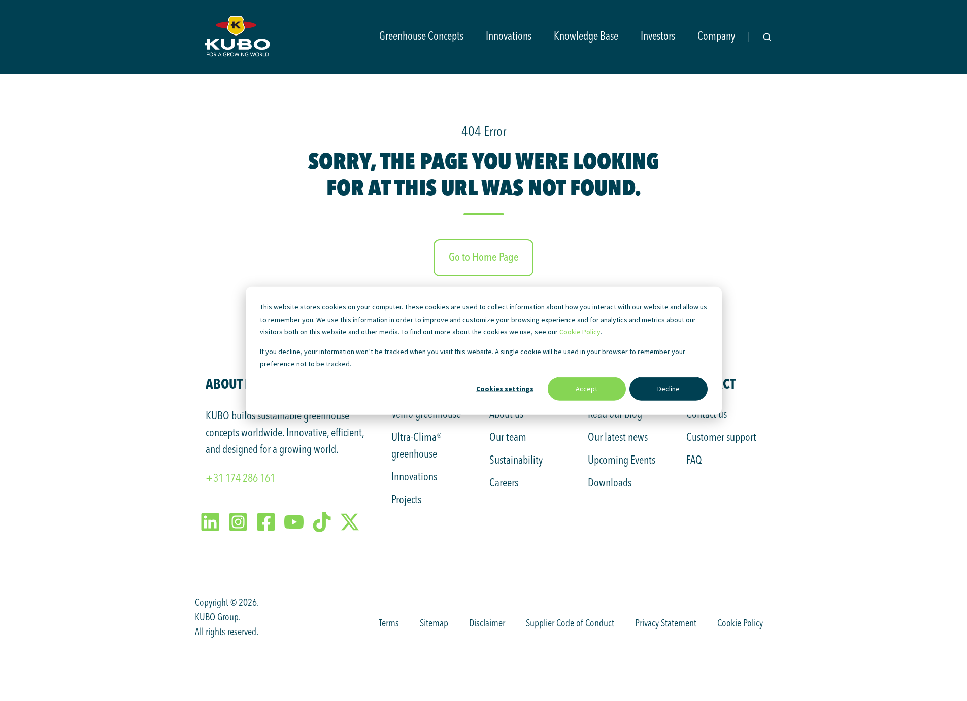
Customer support (721, 437)
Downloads (609, 483)
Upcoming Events (621, 460)
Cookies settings (504, 388)
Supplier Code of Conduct (570, 624)
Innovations (508, 36)
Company (716, 36)
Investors (658, 36)
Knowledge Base (586, 36)
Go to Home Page (484, 257)
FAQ (694, 460)
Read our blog (615, 414)
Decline (668, 388)
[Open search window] (767, 37)
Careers (503, 483)
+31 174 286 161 (240, 478)
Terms (389, 624)
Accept (586, 388)
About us (506, 414)
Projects (406, 500)
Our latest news (618, 437)
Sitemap (434, 624)
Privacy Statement (665, 624)
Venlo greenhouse (426, 414)
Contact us (706, 414)
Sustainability (516, 460)
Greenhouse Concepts (421, 36)
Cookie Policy (580, 331)
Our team (507, 437)
